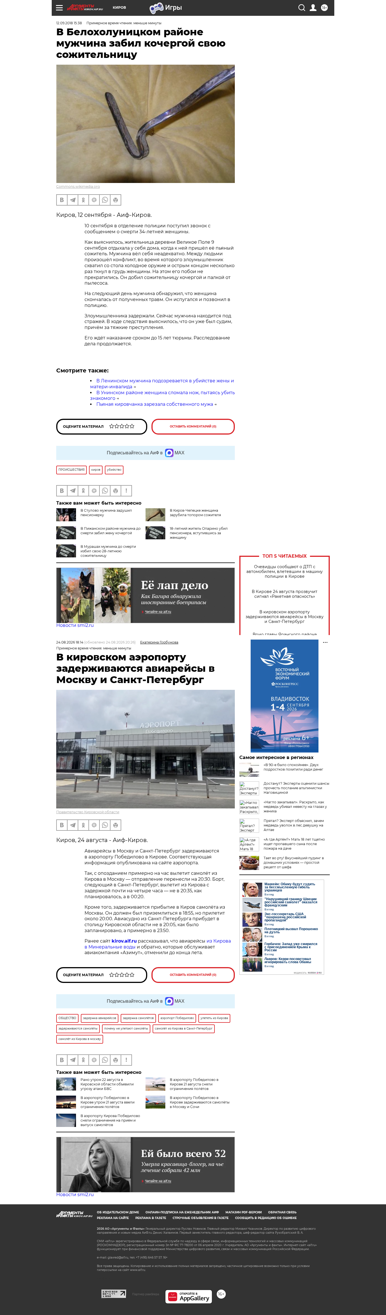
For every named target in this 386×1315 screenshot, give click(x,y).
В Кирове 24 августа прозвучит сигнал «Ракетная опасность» (284, 594)
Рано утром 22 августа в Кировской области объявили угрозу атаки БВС (107, 1084)
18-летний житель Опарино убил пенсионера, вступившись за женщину (199, 533)
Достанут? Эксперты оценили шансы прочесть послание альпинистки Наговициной (296, 788)
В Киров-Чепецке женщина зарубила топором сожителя (195, 512)
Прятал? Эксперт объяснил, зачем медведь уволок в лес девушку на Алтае (294, 825)
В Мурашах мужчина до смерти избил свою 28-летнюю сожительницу (108, 551)
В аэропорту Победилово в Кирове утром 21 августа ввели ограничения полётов (108, 1102)
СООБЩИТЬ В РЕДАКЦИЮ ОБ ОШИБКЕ (266, 1218)
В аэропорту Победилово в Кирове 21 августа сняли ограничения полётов (194, 1084)
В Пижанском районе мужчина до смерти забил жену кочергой (111, 530)
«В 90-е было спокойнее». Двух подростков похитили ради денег (293, 767)
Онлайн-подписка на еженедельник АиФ (182, 1212)
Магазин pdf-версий (243, 1212)
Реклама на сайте (113, 1218)
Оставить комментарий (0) (193, 426)
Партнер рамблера (145, 1294)
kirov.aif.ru (124, 941)
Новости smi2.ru (75, 625)
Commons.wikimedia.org (78, 186)
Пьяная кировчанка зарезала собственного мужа (154, 404)
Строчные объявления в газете (201, 1218)
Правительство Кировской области (87, 812)
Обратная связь (282, 1212)
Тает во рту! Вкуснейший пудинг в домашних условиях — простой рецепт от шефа (294, 862)
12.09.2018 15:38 (69, 23)
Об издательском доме (118, 1212)
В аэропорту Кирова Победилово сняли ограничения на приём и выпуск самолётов (110, 1120)
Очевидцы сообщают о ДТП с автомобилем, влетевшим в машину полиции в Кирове (284, 571)
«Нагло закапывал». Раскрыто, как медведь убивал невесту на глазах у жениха (295, 806)
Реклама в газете (150, 1218)
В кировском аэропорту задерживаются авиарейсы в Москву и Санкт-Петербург (285, 617)
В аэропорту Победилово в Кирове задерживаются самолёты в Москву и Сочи (199, 1102)
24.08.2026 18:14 (69, 642)
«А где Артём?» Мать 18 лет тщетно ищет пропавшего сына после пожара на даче (294, 844)
